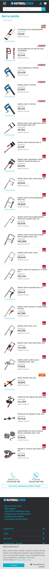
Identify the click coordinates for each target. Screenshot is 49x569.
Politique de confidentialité (18, 514)
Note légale (10, 509)
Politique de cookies (23, 560)
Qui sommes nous (13, 506)
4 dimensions (9, 60)
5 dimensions (9, 135)
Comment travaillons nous (17, 511)
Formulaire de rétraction (16, 519)
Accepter (13, 565)
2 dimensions (9, 41)
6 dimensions (9, 190)
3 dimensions (9, 97)
